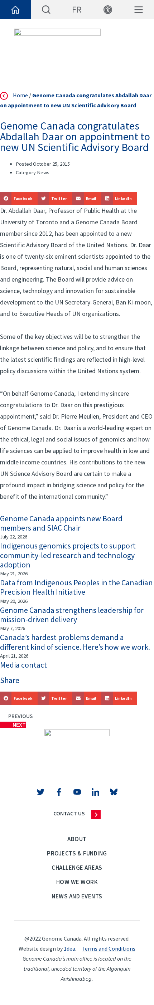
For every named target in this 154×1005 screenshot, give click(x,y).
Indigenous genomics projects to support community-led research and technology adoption (68, 555)
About (77, 839)
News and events (77, 896)
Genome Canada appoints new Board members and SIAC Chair (61, 523)
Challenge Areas (77, 868)
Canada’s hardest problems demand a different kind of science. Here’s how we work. (75, 642)
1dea (69, 948)
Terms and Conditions (108, 948)
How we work (77, 882)
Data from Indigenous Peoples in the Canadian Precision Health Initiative (76, 587)
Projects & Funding (77, 853)
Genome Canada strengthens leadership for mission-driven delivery (72, 614)
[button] (19, 198)
